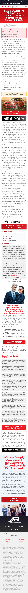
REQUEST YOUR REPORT (14, 450)
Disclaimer (7, 539)
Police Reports (14, 529)
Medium (20, 544)
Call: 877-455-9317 (14, 342)
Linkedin (21, 541)
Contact (20, 526)
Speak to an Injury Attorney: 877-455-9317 (14, 118)
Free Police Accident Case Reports (14, 1)
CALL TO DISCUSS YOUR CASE (14, 499)
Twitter (7, 541)
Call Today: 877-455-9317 (14, 3)
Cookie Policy (21, 539)
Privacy (20, 537)
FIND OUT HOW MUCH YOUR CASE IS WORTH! (14, 226)
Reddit (7, 544)
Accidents (5, 30)
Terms (7, 537)
